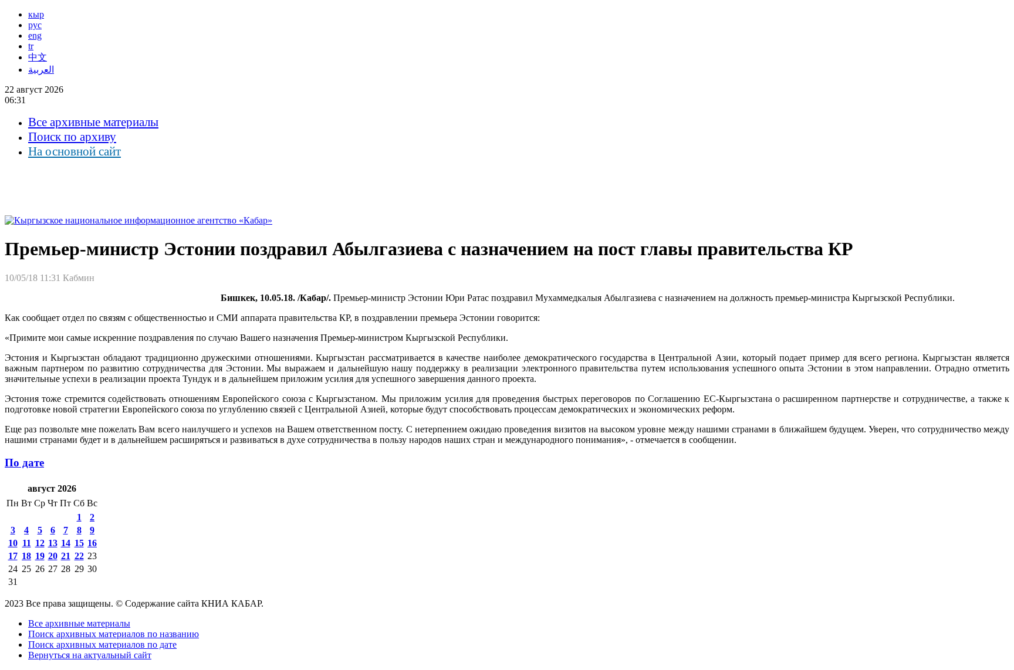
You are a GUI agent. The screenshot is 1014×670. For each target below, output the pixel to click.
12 (40, 543)
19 (40, 556)
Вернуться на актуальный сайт (89, 655)
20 (53, 556)
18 (26, 556)
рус (35, 25)
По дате (24, 462)
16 (92, 543)
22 (79, 556)
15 (79, 543)
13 (53, 543)
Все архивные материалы (93, 122)
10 (13, 543)
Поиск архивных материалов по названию (113, 634)
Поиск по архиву (72, 137)
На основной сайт (74, 151)
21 (65, 556)
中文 (37, 57)
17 (13, 556)
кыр (36, 14)
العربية (41, 70)
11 (26, 543)
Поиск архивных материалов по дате (102, 644)
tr (30, 46)
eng (35, 35)
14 (65, 543)
